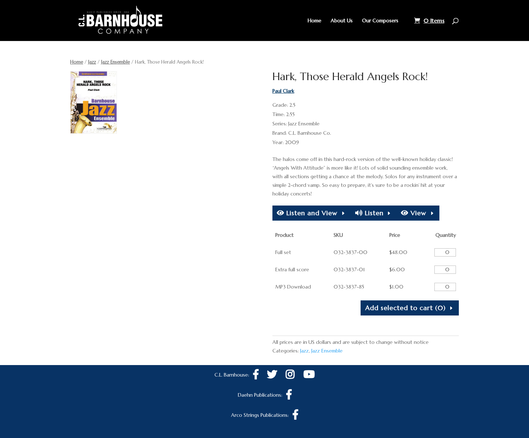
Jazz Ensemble (115, 62)
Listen (373, 213)
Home (314, 21)
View (417, 213)
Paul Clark (283, 91)
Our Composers (380, 21)
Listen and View (311, 213)
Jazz (92, 62)
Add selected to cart (405, 308)
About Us (342, 21)
